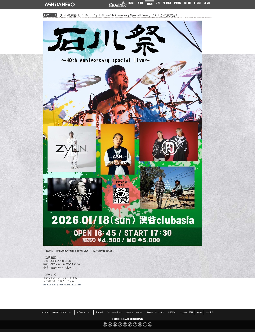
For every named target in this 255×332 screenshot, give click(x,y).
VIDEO (141, 3)
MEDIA (187, 3)
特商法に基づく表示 (155, 312)
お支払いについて (84, 312)
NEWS (150, 4)
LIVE (158, 3)
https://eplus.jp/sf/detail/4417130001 (62, 284)
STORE (197, 3)
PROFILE (167, 3)
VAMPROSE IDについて (62, 312)
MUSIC (177, 3)
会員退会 (210, 312)
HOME (131, 3)
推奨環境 (172, 312)
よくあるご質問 (186, 312)
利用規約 (99, 312)
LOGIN (207, 3)
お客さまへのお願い (134, 312)
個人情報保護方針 (114, 312)
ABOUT (44, 312)
